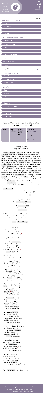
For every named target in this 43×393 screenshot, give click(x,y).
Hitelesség (7, 76)
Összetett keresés (9, 61)
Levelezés (6, 51)
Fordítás (6, 47)
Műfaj (5, 23)
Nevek (5, 90)
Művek (6, 97)
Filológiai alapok (9, 83)
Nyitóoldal (7, 103)
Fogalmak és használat (11, 106)
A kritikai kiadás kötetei (11, 54)
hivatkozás (31, 140)
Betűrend (6, 30)
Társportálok (8, 116)
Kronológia (7, 27)
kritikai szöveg (32, 131)
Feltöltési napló (8, 113)
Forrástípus (7, 33)
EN (40, 18)
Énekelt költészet (9, 79)
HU (37, 18)
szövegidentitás (33, 133)
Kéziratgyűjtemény (9, 44)
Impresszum (7, 110)
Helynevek (7, 93)
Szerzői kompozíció (10, 41)
